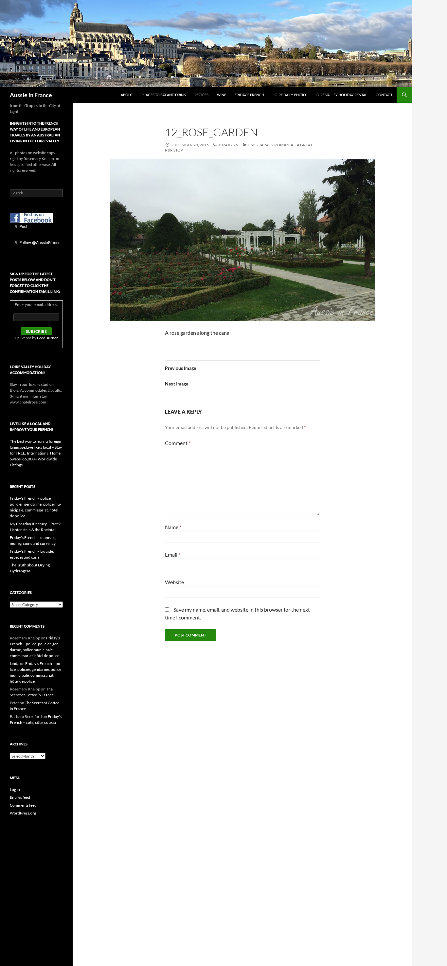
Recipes (201, 95)
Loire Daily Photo (289, 95)
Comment (177, 443)
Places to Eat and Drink (163, 95)
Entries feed (20, 797)
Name (173, 527)
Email (172, 554)
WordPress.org (23, 813)
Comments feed (23, 805)
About (127, 95)
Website (174, 582)
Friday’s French (249, 95)
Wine (221, 95)
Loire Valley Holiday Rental (340, 95)
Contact (384, 95)
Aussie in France (31, 94)
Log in (15, 789)
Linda (14, 663)
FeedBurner (47, 337)
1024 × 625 (228, 144)
